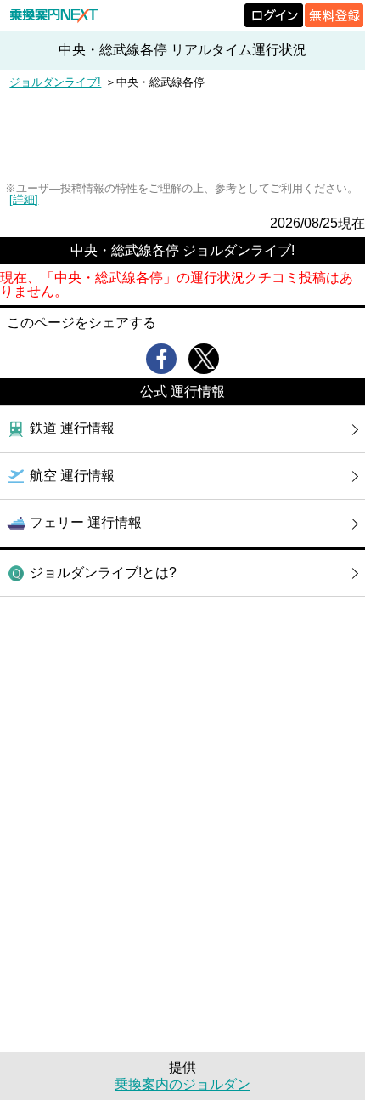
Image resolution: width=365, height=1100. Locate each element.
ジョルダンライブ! (55, 82)
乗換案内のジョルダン (182, 1084)
